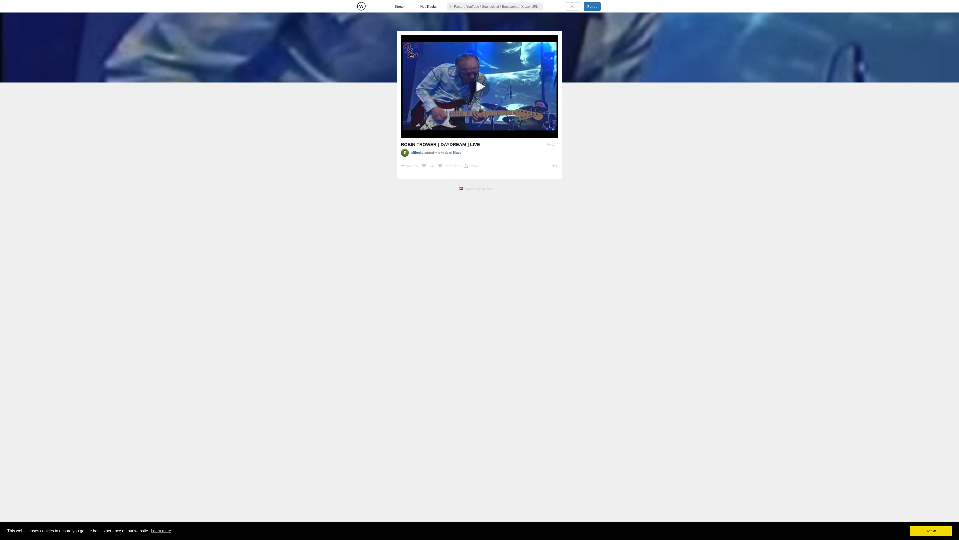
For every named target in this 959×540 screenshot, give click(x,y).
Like (431, 166)
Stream (400, 6)
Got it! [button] (931, 531)
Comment (452, 166)
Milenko (417, 152)
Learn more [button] (161, 531)
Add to (412, 166)
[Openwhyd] (361, 6)
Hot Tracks (428, 6)
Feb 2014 (552, 144)
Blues (457, 152)
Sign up (592, 6)
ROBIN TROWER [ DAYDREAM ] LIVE (440, 144)
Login (573, 6)
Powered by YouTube (479, 189)
